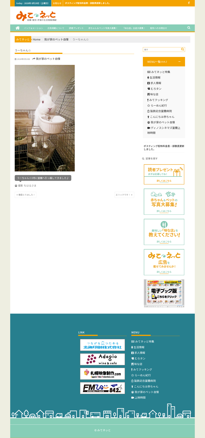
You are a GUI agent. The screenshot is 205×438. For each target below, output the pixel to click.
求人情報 (155, 83)
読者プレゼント (76, 28)
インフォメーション (33, 28)
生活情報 (155, 77)
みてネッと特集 (160, 72)
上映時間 (140, 397)
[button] (164, 61)
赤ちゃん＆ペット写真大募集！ (103, 28)
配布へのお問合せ (158, 28)
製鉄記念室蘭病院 (161, 111)
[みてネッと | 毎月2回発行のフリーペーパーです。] (18, 28)
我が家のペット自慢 (48, 59)
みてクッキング (158, 100)
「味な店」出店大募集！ (134, 28)
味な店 (154, 94)
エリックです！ (123, 194)
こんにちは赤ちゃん (162, 117)
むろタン (156, 89)
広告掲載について (56, 28)
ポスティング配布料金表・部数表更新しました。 (88, 2)
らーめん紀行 (159, 105)
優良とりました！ (26, 194)
